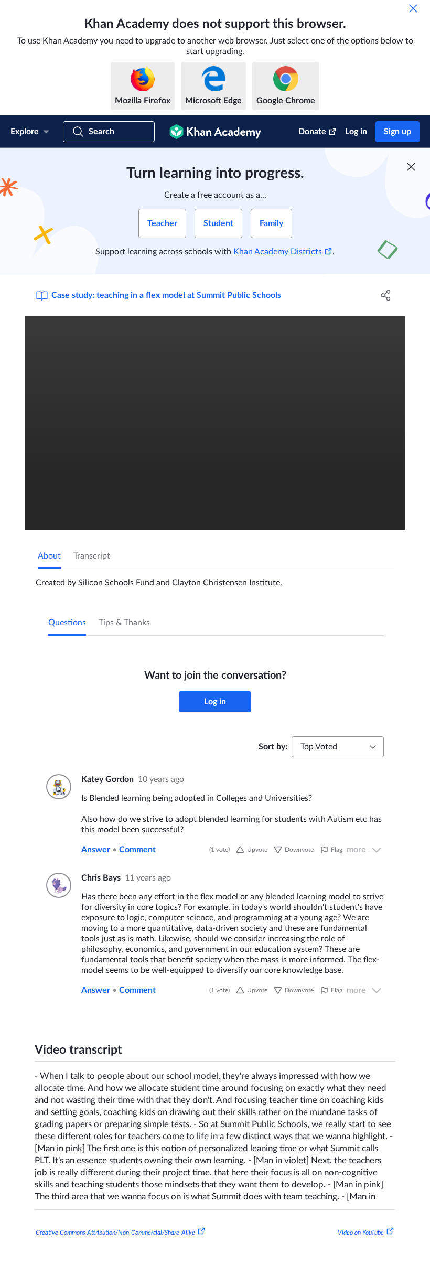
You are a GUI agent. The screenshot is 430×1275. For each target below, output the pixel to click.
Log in (356, 131)
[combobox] (338, 746)
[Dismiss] (413, 8)
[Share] (385, 295)
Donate (312, 131)
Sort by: (273, 747)
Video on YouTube (361, 1232)
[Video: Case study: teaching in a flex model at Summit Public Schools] (215, 423)
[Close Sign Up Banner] (411, 166)
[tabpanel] (215, 578)
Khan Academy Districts (277, 252)
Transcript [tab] (91, 556)
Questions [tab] (67, 622)
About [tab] (49, 556)
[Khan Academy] (215, 131)
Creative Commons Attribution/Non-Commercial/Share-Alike (115, 1232)
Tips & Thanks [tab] (124, 622)
